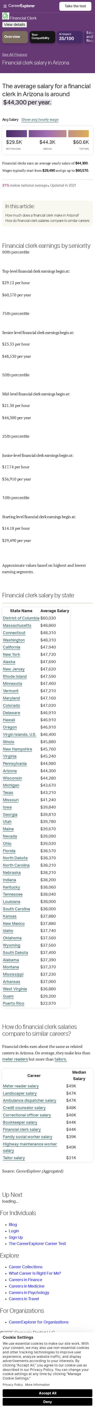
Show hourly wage (40, 119)
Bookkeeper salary (20, 1123)
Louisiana (11, 902)
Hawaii (9, 720)
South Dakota (15, 953)
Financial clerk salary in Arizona (35, 63)
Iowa (7, 807)
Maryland (11, 698)
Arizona (10, 771)
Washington (14, 640)
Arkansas (11, 982)
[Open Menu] (31, 6)
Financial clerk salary (22, 1130)
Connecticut (14, 633)
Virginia (10, 756)
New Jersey (14, 669)
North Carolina (16, 866)
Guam (8, 997)
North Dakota (15, 858)
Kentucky (11, 887)
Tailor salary (14, 1158)
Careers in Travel (24, 1299)
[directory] (47, 213)
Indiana (9, 880)
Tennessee (13, 895)
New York (11, 655)
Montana (11, 967)
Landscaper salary (20, 1094)
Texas (8, 793)
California (11, 647)
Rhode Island (15, 677)
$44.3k (47, 145)
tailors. (61, 1059)
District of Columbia (21, 618)
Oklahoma (12, 938)
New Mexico (14, 924)
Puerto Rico (13, 1004)
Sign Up (16, 1238)
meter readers (15, 1059)
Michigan (11, 786)
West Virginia (15, 989)
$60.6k (81, 145)
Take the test (75, 6)
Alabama (11, 960)
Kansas (10, 916)
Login (14, 1231)
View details (14, 24)
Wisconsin (12, 778)
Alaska (9, 662)
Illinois (8, 742)
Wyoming (11, 946)
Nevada (10, 836)
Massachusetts (17, 626)
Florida (9, 851)
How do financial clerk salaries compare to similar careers (47, 221)
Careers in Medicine (26, 1286)
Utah (7, 822)
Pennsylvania (15, 764)
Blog (13, 1225)
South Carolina (16, 909)
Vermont (11, 691)
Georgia (10, 815)
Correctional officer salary (27, 1115)
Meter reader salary (21, 1086)
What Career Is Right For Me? (35, 1274)
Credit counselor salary (24, 1108)
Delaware (11, 713)
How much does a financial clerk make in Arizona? (42, 215)
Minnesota (12, 684)
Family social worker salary (27, 1137)
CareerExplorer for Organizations (38, 1322)
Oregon (10, 727)
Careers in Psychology (29, 1293)
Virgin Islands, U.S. (19, 735)
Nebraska (12, 873)
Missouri (11, 800)
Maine (8, 829)
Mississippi (13, 975)
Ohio (7, 844)
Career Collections (25, 1267)
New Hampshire (17, 749)
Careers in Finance (25, 1280)
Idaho (8, 931)
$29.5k (14, 145)
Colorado (11, 706)
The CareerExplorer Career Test (37, 1244)
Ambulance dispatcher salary (29, 1101)
